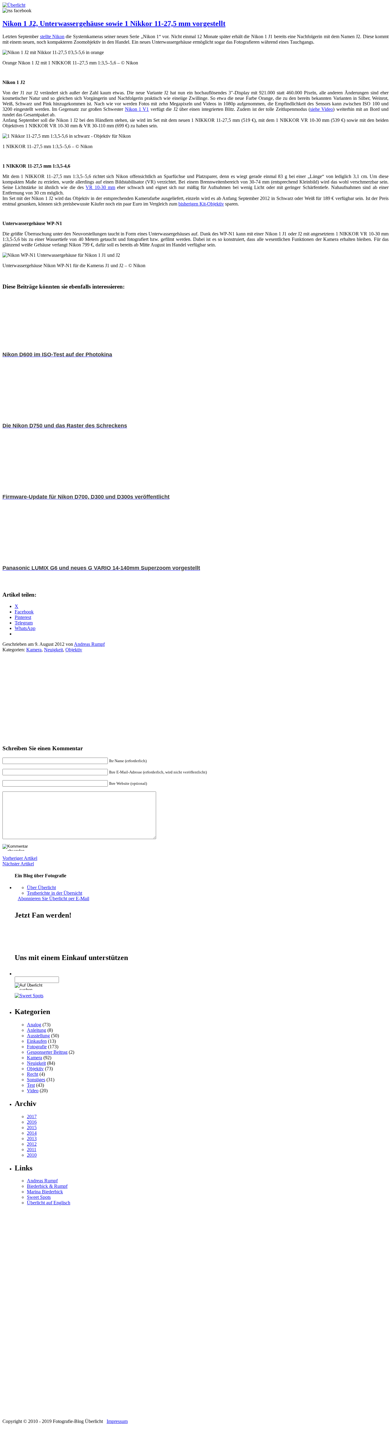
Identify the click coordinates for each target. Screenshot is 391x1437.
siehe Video (321, 109)
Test (31, 1085)
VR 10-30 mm (100, 187)
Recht (32, 1074)
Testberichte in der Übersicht (54, 893)
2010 (32, 1155)
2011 (31, 1149)
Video (32, 1090)
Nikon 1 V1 (137, 109)
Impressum (117, 1421)
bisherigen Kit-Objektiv (201, 203)
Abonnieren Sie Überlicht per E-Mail (53, 898)
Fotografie (37, 1046)
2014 (32, 1133)
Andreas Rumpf (89, 644)
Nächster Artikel (18, 863)
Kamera (34, 649)
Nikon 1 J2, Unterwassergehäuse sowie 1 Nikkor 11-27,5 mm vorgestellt (113, 23)
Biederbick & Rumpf (47, 1186)
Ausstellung (38, 1035)
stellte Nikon (52, 36)
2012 (32, 1144)
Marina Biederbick (45, 1191)
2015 (32, 1127)
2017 (32, 1116)
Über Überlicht (41, 887)
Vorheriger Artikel (19, 858)
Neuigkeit (53, 649)
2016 (32, 1122)
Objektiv (73, 649)
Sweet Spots (39, 1197)
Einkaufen (37, 1041)
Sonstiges (36, 1079)
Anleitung (36, 1030)
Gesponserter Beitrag (47, 1052)
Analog (34, 1024)
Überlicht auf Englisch (48, 1202)
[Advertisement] (48, 701)
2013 (32, 1138)
